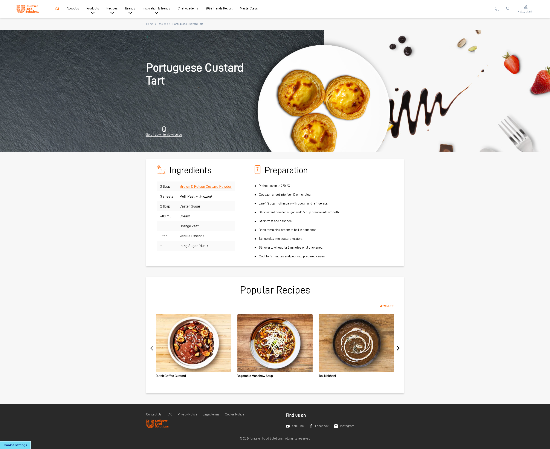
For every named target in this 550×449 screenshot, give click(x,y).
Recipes (163, 23)
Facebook (322, 426)
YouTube (298, 426)
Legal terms (211, 414)
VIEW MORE (387, 305)
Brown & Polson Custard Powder (206, 186)
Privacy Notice (187, 414)
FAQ (170, 414)
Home (149, 23)
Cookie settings (15, 445)
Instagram (347, 426)
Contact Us (154, 414)
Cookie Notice (234, 414)
